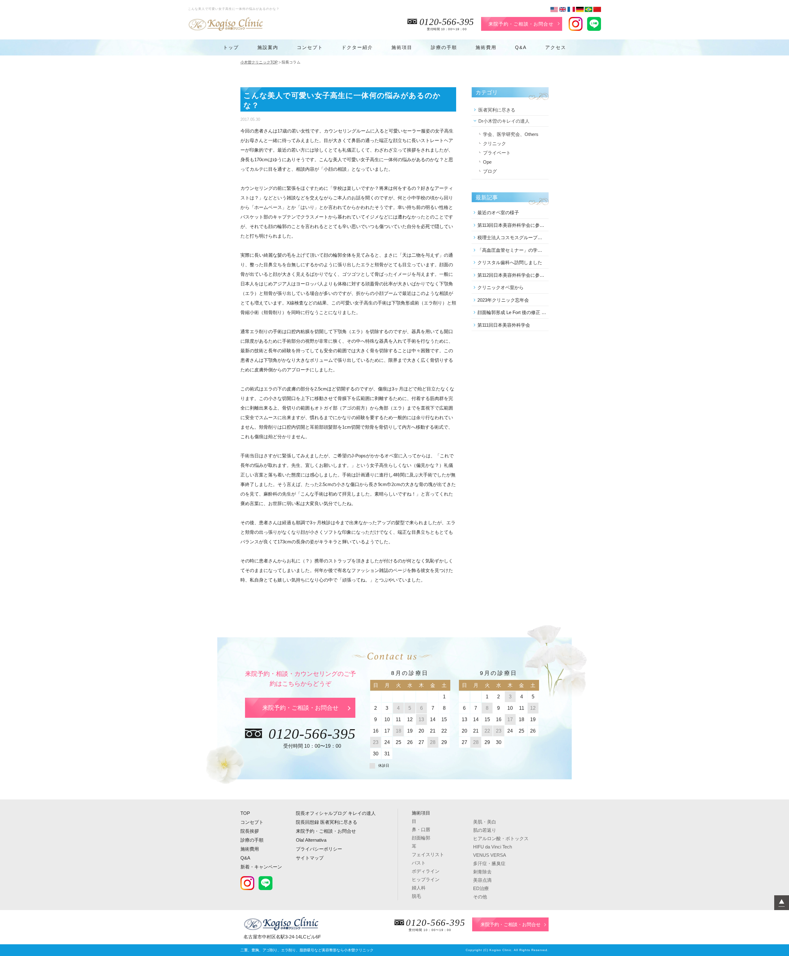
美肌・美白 (484, 821)
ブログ (490, 171)
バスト (419, 862)
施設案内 (267, 47)
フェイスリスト (428, 854)
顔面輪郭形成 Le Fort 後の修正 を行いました (511, 312)
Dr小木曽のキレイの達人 (503, 121)
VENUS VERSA (489, 855)
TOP (245, 813)
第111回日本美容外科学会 (503, 325)
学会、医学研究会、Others (510, 134)
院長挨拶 (249, 831)
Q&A (521, 47)
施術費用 (486, 47)
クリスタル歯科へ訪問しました (509, 262)
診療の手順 (444, 47)
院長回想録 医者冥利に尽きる (326, 822)
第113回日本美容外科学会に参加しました (511, 225)
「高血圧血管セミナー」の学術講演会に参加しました (511, 250)
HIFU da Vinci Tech (492, 846)
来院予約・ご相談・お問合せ (521, 24)
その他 (480, 896)
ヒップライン (425, 879)
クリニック (494, 143)
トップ (231, 47)
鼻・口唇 (421, 829)
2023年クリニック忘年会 (503, 300)
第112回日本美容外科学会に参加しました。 (511, 275)
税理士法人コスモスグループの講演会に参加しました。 (511, 237)
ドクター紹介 (357, 47)
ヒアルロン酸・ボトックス (501, 838)
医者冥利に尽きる (496, 109)
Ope (487, 162)
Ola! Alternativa (311, 840)
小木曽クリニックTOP (259, 62)
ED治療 (481, 888)
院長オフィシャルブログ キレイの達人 (336, 813)
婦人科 (419, 887)
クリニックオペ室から (500, 287)
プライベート (497, 152)
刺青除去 (482, 871)
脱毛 (416, 896)
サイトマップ (310, 857)
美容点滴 (482, 880)
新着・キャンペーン (261, 866)
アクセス (555, 47)
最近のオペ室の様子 (498, 212)
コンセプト (310, 47)
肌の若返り (484, 830)
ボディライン (425, 871)
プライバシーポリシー (319, 849)
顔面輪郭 (421, 837)
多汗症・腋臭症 (489, 863)
